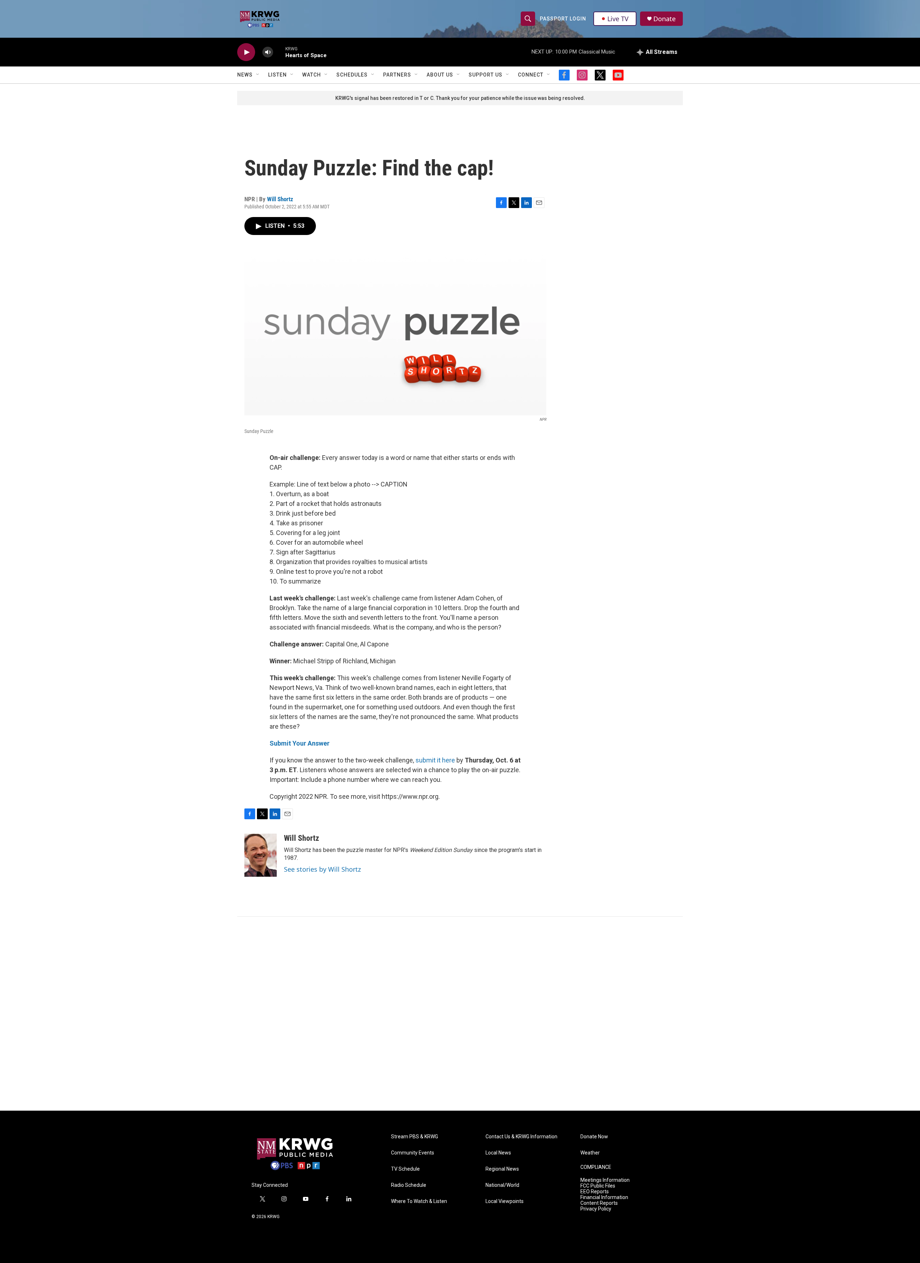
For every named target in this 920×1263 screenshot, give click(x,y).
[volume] (268, 52)
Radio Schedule (408, 1185)
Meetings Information (605, 1180)
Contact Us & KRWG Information (521, 1136)
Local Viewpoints (505, 1201)
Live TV (618, 18)
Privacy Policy (595, 1209)
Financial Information (604, 1197)
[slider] (279, 52)
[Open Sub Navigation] (258, 75)
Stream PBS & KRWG (414, 1136)
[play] (246, 52)
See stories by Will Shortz (322, 869)
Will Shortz (280, 199)
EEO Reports (594, 1191)
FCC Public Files (597, 1186)
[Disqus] (460, 1013)
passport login (563, 19)
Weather (590, 1153)
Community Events (412, 1153)
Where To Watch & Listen (419, 1201)
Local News (498, 1153)
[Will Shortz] (260, 855)
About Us (440, 75)
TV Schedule (405, 1169)
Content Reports (599, 1203)
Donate (664, 19)
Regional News (502, 1169)
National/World (502, 1185)
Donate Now (594, 1136)
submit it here (435, 760)
